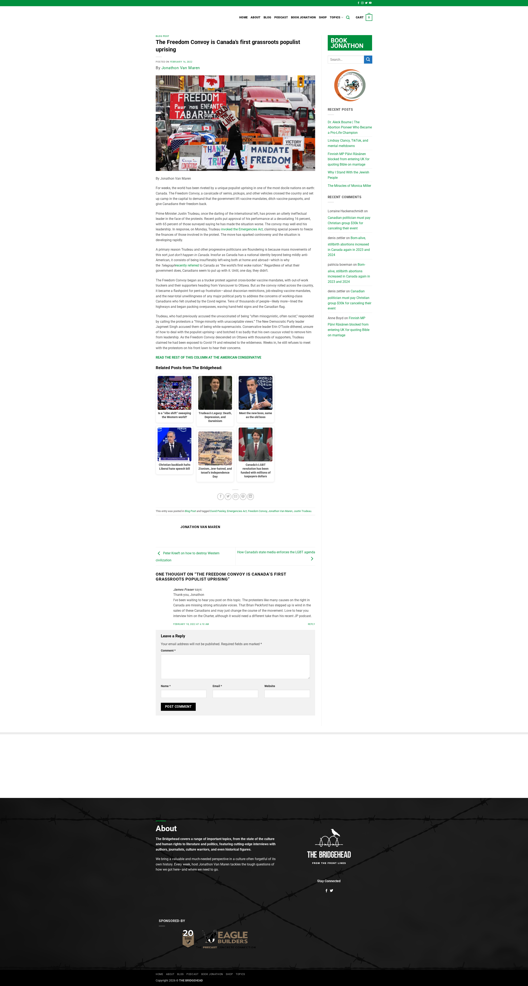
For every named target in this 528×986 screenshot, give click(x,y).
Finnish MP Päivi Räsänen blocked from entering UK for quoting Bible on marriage (348, 159)
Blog (267, 17)
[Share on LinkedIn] (250, 496)
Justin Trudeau (302, 511)
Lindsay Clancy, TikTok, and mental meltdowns (348, 143)
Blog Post (162, 36)
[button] (364, 17)
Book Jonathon (303, 17)
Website (269, 686)
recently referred (187, 265)
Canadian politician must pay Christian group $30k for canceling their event (349, 223)
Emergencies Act (237, 511)
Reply (311, 624)
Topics (335, 17)
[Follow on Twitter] (366, 3)
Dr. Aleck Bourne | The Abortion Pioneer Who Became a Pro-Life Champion (350, 127)
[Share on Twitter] (228, 496)
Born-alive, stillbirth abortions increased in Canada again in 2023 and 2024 (349, 246)
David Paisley (218, 511)
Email (217, 686)
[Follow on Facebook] (358, 3)
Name (166, 686)
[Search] (348, 17)
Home (243, 17)
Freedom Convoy (257, 511)
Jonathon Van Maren (180, 67)
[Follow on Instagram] (362, 3)
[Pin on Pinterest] (243, 496)
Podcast (281, 17)
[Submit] (368, 60)
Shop (323, 17)
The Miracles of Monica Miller (349, 186)
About (255, 17)
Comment (168, 650)
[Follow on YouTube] (370, 3)
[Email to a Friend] (235, 496)
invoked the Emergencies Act (242, 229)
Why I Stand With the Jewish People (348, 175)
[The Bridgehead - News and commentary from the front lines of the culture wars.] (183, 17)
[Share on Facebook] (220, 496)
